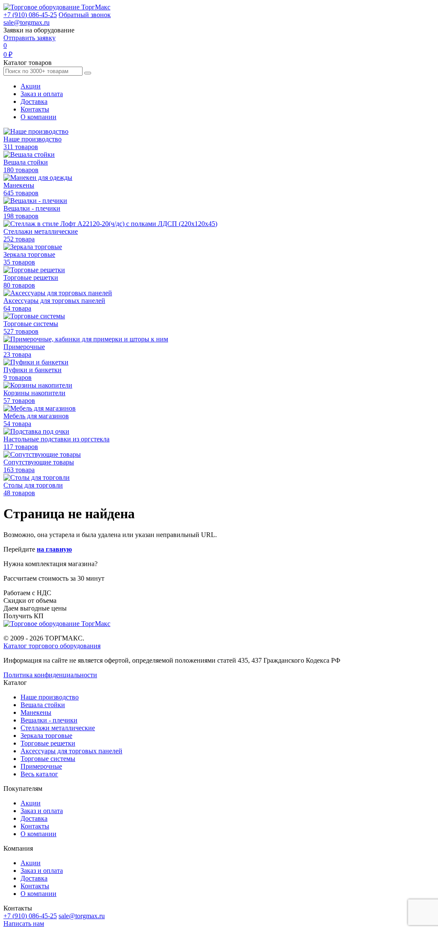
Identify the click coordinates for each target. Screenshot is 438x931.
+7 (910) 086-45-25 (30, 14)
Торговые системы (48, 758)
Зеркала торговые (46, 735)
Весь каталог (39, 774)
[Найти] (87, 73)
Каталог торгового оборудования (52, 645)
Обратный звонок (85, 14)
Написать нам (23, 923)
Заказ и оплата (42, 93)
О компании (38, 116)
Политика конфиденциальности (50, 674)
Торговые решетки (48, 743)
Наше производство (50, 697)
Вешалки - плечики (49, 720)
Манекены (36, 712)
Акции (31, 86)
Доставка (34, 101)
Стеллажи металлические (58, 727)
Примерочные (41, 766)
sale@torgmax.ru (26, 22)
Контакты (35, 109)
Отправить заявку (29, 37)
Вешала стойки (43, 704)
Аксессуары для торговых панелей (71, 751)
